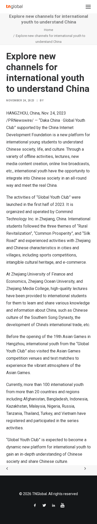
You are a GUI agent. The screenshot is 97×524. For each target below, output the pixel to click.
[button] (88, 6)
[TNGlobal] (14, 7)
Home (48, 30)
